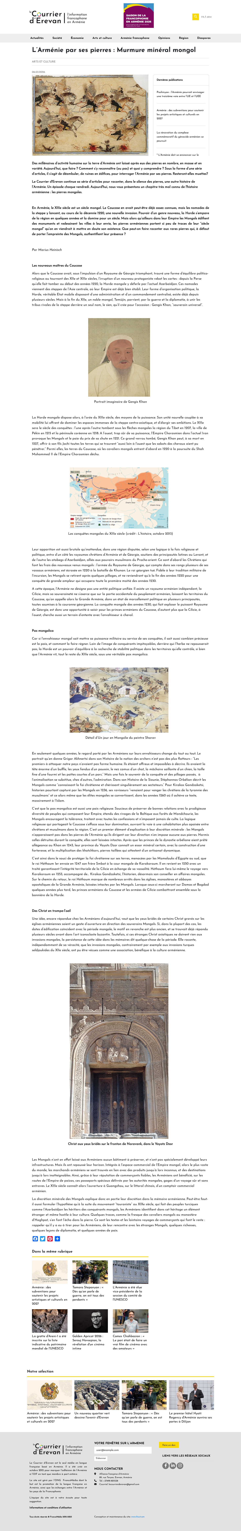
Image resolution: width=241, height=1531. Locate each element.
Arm (209, 17)
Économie (77, 38)
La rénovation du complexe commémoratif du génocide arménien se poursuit (180, 136)
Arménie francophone (135, 38)
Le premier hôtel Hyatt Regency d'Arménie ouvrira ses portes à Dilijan (190, 1417)
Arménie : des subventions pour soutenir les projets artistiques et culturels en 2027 (180, 114)
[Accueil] (58, 16)
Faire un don (168, 1445)
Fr (203, 17)
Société (57, 38)
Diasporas (204, 38)
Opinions (164, 38)
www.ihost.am (138, 1517)
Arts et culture (102, 38)
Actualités (37, 38)
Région (183, 38)
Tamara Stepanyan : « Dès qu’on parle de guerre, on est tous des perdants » (142, 1417)
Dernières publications (170, 80)
